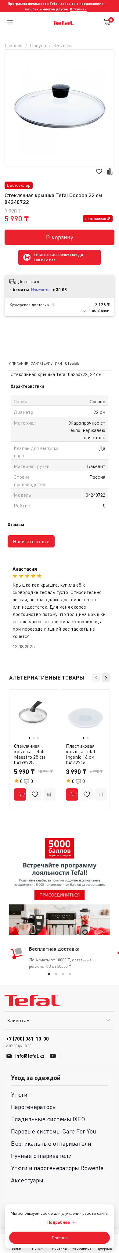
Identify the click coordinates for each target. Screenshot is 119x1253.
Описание (18, 363)
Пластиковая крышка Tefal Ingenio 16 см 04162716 (80, 754)
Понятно (60, 1237)
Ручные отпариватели (41, 1155)
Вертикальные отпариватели (51, 1143)
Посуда (38, 45)
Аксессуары (27, 1180)
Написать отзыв (31, 541)
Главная (14, 45)
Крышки (62, 45)
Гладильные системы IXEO (48, 1119)
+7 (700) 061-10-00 (27, 1042)
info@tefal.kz (30, 1056)
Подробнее (58, 1222)
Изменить (40, 289)
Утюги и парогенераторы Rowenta (57, 1168)
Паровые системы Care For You (53, 1131)
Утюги (19, 1094)
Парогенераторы (34, 1107)
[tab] (49, 974)
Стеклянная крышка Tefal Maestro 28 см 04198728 (29, 754)
